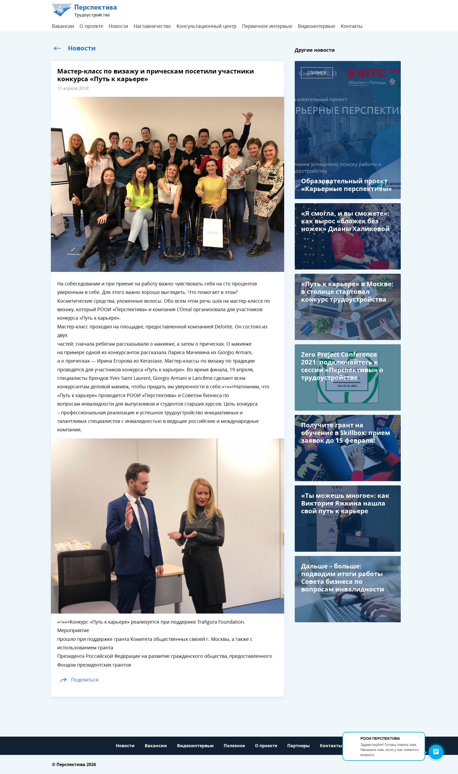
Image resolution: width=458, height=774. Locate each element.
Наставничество (152, 26)
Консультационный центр (206, 26)
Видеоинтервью (316, 26)
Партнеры (298, 745)
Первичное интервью (267, 26)
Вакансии (63, 26)
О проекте (91, 26)
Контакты (352, 26)
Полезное (234, 745)
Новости (118, 26)
